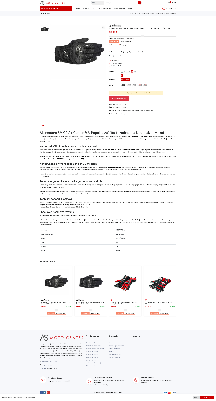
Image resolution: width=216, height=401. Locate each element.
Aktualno (86, 8)
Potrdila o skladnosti (115, 354)
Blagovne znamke (119, 8)
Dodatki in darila (90, 343)
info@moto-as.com (48, 365)
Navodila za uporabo (115, 357)
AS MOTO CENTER (135, 13)
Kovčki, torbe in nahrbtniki (93, 346)
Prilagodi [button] (196, 397)
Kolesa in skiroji (90, 366)
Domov (78, 8)
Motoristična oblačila (148, 13)
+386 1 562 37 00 (52, 368)
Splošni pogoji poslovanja (116, 346)
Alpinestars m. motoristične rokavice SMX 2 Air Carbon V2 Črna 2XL (140, 28)
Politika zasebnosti (114, 348)
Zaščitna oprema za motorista (95, 348)
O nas (111, 343)
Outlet (94, 8)
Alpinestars (125, 104)
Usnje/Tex (173, 13)
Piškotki (111, 351)
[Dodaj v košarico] (56, 282)
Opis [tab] (43, 125)
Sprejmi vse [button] (207, 397)
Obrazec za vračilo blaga (101, 385)
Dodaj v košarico (56, 282)
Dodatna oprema (91, 360)
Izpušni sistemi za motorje (93, 363)
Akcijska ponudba (105, 8)
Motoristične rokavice (162, 13)
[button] (106, 321)
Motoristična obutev (92, 357)
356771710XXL (121, 107)
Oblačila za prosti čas (92, 340)
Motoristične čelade (92, 351)
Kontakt (130, 8)
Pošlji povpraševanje (119, 98)
